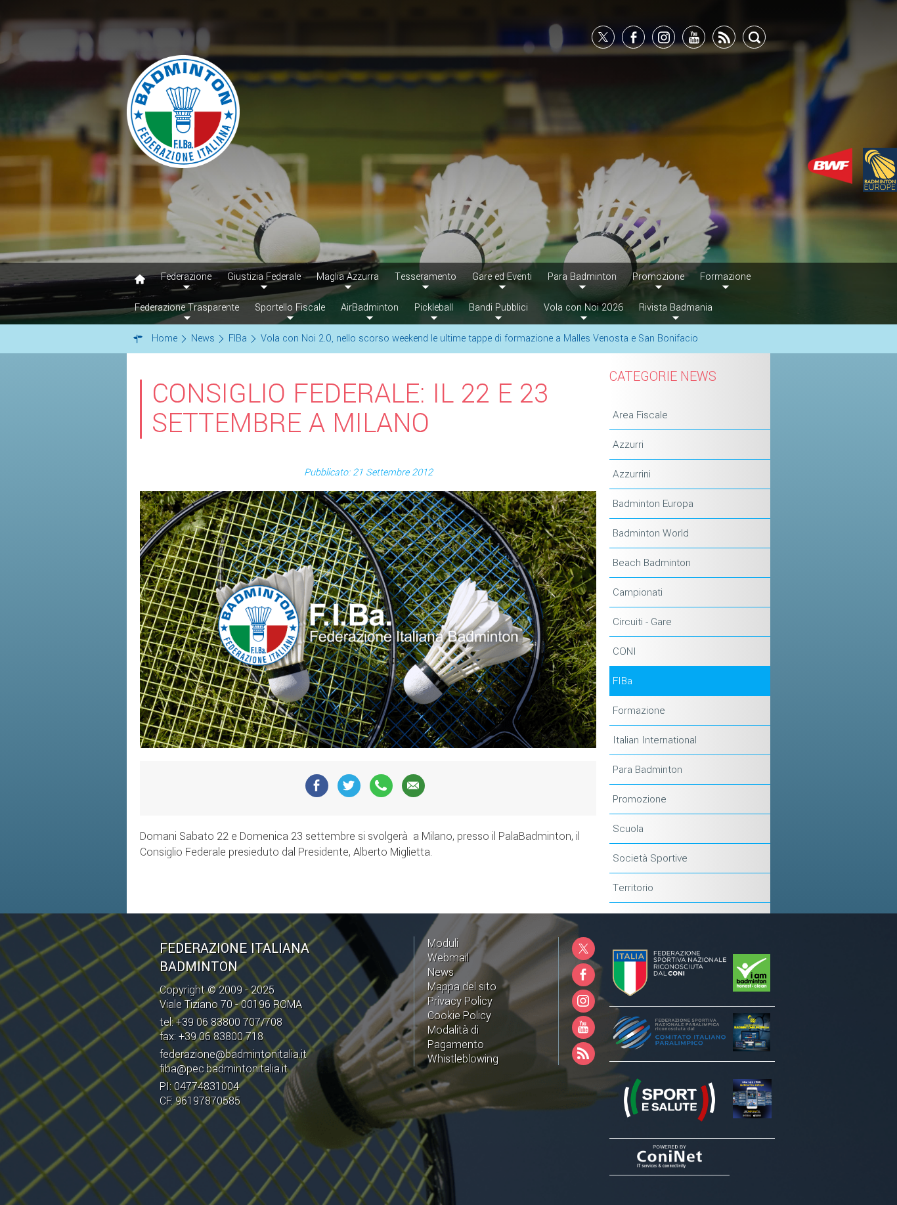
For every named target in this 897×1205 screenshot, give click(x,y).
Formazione (639, 710)
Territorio (633, 888)
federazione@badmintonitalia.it (233, 1054)
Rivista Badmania (675, 308)
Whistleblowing (462, 1058)
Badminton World (651, 533)
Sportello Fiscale (290, 308)
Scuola (628, 829)
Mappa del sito (461, 986)
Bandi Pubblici (498, 308)
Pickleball (433, 308)
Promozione (640, 799)
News (440, 972)
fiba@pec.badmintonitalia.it (224, 1068)
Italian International (655, 740)
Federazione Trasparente (187, 308)
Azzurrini (632, 474)
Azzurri (628, 444)
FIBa (622, 681)
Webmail (448, 957)
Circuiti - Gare (642, 622)
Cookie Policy (459, 1015)
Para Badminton (647, 769)
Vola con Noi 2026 (583, 308)
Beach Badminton (652, 563)
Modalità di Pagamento (455, 1037)
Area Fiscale (640, 415)
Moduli (442, 943)
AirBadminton (370, 308)
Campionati (638, 592)
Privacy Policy (459, 1001)
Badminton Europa (653, 503)
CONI (624, 651)
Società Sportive (650, 858)
